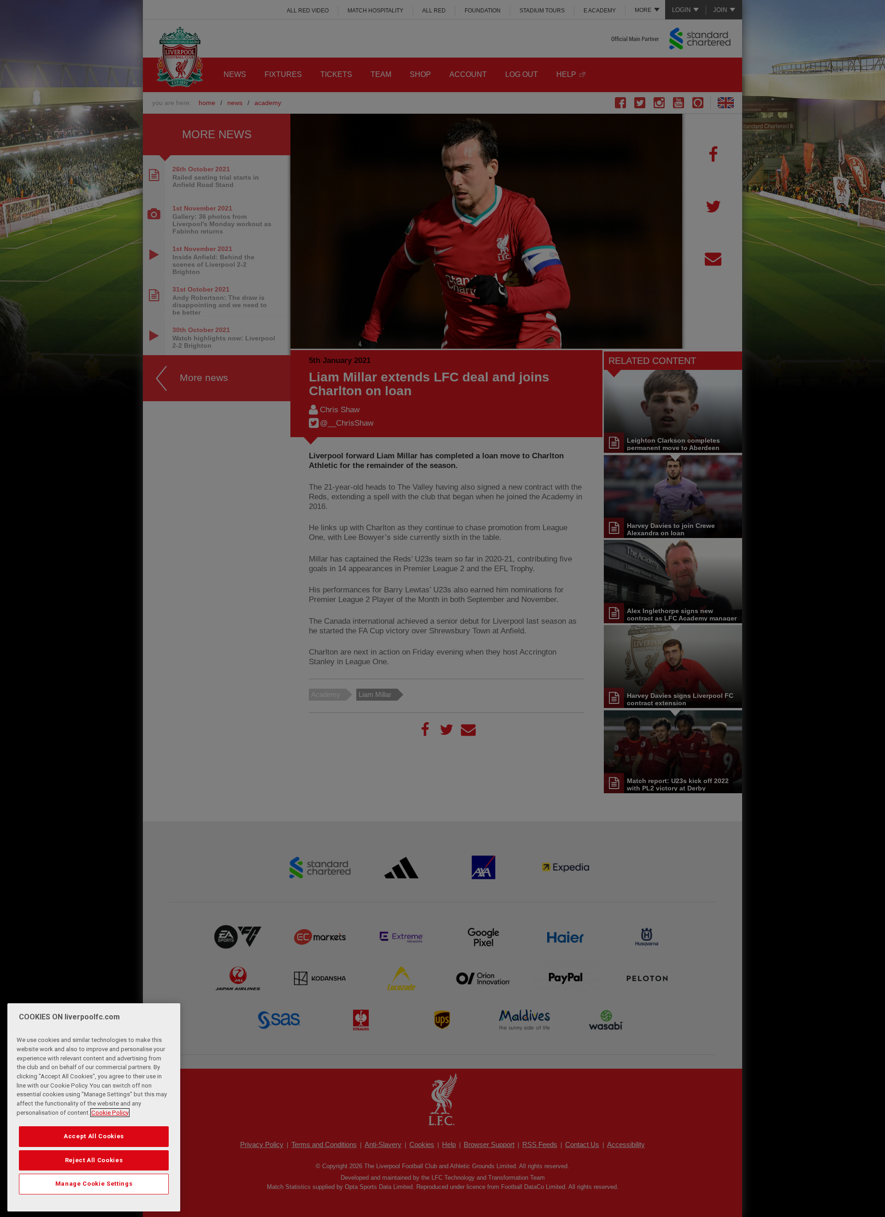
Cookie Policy (110, 1112)
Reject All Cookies (94, 1160)
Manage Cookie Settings (93, 1183)
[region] (93, 1107)
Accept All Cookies (94, 1136)
